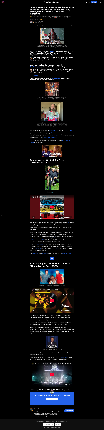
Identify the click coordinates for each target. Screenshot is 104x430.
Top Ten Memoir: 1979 (38, 240)
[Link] (28, 53)
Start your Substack (49, 424)
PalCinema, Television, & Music (44, 53)
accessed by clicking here (50, 137)
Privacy (56, 421)
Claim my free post (52, 399)
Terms (59, 421)
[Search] (86, 2)
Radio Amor (47, 67)
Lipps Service (45, 253)
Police (68, 222)
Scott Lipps (35, 253)
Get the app (57, 424)
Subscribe (94, 2)
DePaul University (53, 130)
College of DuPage (47, 132)
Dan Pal (41, 21)
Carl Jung (38, 248)
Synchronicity (39, 245)
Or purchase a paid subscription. (52, 402)
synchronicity (56, 248)
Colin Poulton (56, 78)
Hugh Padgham (64, 358)
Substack (46, 427)
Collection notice (64, 421)
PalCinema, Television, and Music (54, 136)
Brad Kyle (36, 21)
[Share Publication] (89, 2)
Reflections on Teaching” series (60, 238)
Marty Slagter (35, 67)
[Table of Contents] (1, 215)
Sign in (100, 2)
